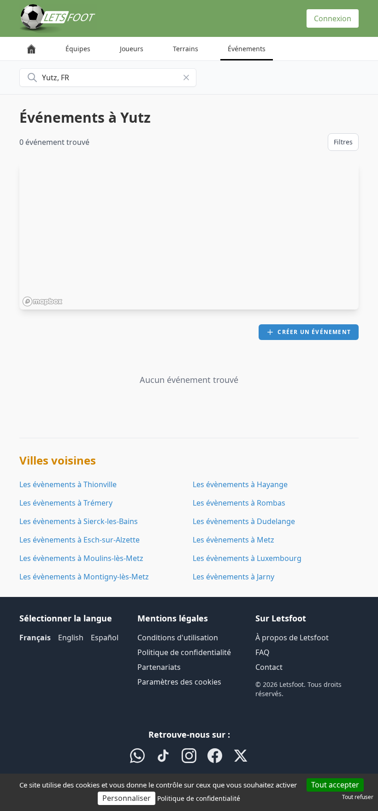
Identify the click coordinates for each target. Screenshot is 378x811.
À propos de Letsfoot (292, 637)
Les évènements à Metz (233, 540)
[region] (189, 236)
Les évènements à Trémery (65, 503)
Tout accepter (335, 785)
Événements (247, 48)
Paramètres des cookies (179, 682)
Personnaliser (126, 798)
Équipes (77, 48)
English (70, 637)
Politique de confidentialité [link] (198, 798)
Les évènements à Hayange (240, 484)
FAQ (262, 652)
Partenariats (159, 667)
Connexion (332, 18)
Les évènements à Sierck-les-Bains (78, 521)
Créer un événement (314, 332)
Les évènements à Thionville (68, 484)
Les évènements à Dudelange (244, 521)
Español (104, 637)
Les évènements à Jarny (233, 577)
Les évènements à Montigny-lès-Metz (84, 577)
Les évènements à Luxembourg (247, 558)
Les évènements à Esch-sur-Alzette (79, 540)
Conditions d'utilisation (177, 637)
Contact (269, 667)
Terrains (185, 48)
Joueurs (131, 48)
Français (35, 637)
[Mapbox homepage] (42, 301)
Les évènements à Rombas (239, 503)
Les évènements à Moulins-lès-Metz (81, 558)
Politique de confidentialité (184, 652)
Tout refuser (357, 797)
